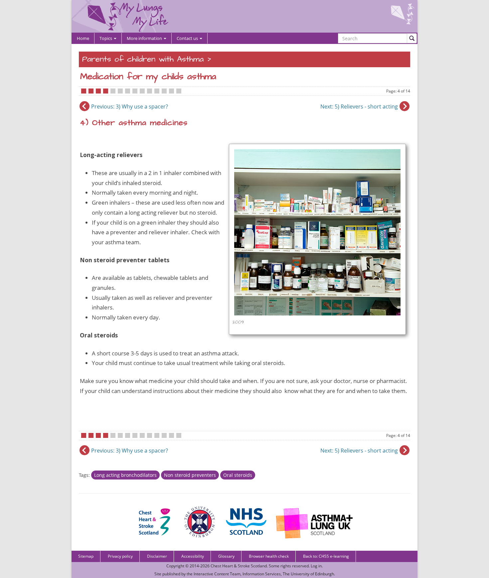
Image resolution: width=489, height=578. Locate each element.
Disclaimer (157, 556)
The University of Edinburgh (308, 574)
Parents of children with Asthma (143, 59)
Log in (316, 566)
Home (83, 38)
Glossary (226, 556)
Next (359, 106)
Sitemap (85, 556)
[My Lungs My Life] (244, 16)
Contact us (188, 38)
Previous (129, 106)
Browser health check (269, 556)
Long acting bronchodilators (125, 475)
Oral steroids (237, 475)
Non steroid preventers (190, 475)
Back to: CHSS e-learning (326, 556)
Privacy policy (120, 556)
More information (145, 38)
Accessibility (192, 556)
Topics (106, 38)
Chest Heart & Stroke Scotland (239, 566)
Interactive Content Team (217, 574)
